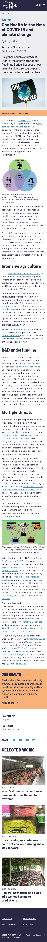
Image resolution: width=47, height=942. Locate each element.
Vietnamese (23, 113)
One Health (24, 120)
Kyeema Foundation (16, 664)
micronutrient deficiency (20, 329)
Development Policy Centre (16, 654)
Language (28, 924)
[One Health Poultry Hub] (9, 5)
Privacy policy (8, 924)
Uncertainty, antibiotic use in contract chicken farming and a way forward (23, 844)
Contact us (7, 919)
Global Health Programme (24, 648)
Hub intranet (29, 919)
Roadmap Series (36, 639)
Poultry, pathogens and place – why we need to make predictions (22, 897)
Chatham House (10, 729)
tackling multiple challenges (25, 367)
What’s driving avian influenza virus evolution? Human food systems (22, 795)
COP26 (18, 561)
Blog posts (6, 13)
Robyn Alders (12, 41)
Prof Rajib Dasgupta (31, 622)
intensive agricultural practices (24, 273)
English (6, 720)
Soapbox (18, 937)
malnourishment (11, 335)
